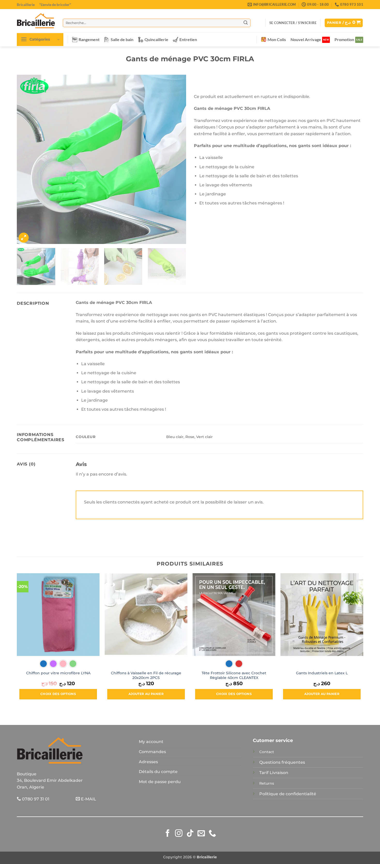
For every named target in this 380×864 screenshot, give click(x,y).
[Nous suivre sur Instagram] (179, 834)
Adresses (148, 761)
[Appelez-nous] (212, 834)
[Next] (176, 159)
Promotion (344, 39)
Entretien (188, 39)
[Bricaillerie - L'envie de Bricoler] (36, 20)
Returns (266, 783)
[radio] (43, 664)
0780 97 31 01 (35, 799)
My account (151, 741)
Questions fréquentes (282, 762)
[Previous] (26, 159)
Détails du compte (158, 771)
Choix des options (58, 694)
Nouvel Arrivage (306, 39)
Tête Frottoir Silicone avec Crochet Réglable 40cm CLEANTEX (234, 675)
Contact (266, 752)
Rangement (89, 39)
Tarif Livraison (273, 772)
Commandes (152, 751)
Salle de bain (122, 39)
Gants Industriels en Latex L (322, 673)
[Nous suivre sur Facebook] (167, 834)
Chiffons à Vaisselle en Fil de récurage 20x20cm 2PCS (146, 675)
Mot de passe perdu (160, 781)
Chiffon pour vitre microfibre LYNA (58, 673)
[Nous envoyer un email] (201, 834)
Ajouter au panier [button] (146, 694)
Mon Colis (277, 39)
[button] (292, 22)
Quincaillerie (156, 39)
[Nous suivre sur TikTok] (190, 834)
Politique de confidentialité (287, 793)
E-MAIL (88, 799)
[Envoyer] (245, 22)
